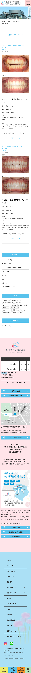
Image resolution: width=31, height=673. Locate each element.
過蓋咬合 (15, 312)
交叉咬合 (14, 305)
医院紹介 (9, 582)
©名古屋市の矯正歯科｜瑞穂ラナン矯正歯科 (14, 658)
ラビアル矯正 (5, 271)
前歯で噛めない (16, 133)
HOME (9, 560)
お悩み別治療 (6, 133)
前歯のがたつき (7, 310)
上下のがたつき (16, 300)
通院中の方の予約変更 (14, 636)
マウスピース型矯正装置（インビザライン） (13, 45)
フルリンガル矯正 (6, 264)
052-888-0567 (10, 655)
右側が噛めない (7, 312)
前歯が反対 (6, 307)
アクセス (9, 609)
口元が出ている (21, 310)
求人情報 (9, 614)
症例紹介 (9, 598)
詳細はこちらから (15, 138)
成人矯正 (4, 48)
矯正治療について (12, 587)
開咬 (23, 133)
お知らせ (9, 625)
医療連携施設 (11, 620)
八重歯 (20, 305)
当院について (11, 565)
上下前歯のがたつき (8, 302)
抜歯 (3, 279)
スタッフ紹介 (11, 576)
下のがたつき (6, 305)
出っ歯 (25, 305)
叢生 (14, 310)
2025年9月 (5, 326)
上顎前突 (17, 302)
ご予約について (11, 631)
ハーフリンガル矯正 (7, 260)
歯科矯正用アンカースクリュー (10, 287)
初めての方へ (11, 571)
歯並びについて (11, 593)
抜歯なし (4, 50)
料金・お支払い (11, 604)
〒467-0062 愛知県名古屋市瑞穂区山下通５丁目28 (13, 432)
